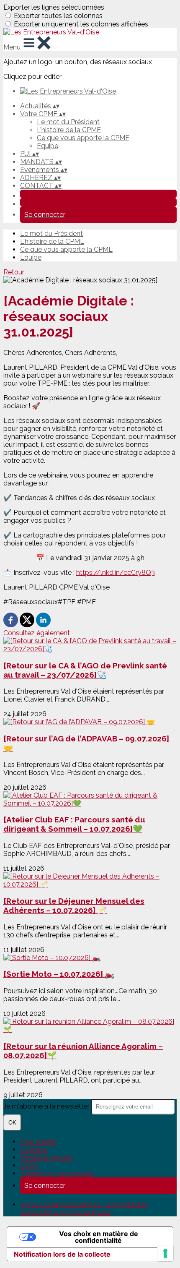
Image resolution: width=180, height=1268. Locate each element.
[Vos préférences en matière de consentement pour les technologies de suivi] (165, 1253)
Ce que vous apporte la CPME (83, 138)
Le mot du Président (68, 122)
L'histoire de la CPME (69, 130)
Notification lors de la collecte (62, 1254)
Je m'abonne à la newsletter (47, 1106)
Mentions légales (46, 1157)
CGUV (29, 1165)
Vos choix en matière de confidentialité (98, 1237)
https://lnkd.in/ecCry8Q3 (115, 573)
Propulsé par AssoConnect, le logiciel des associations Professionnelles (83, 1208)
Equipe (47, 146)
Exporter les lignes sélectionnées (53, 7)
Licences (34, 1149)
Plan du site (38, 1141)
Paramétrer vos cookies (56, 1173)
